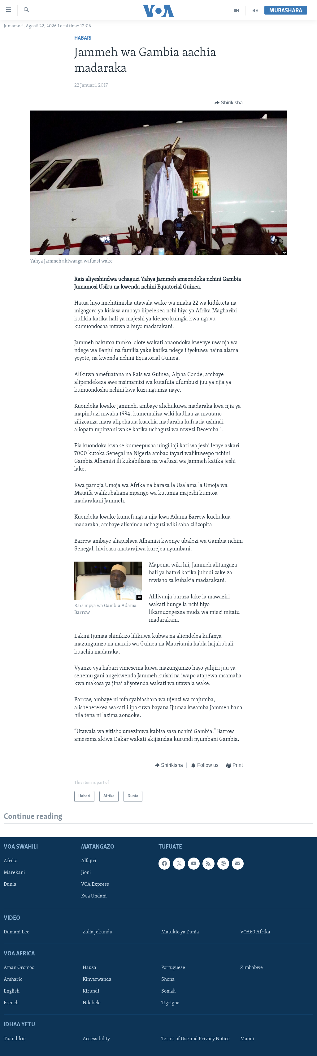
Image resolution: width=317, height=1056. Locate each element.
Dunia (10, 884)
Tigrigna (170, 1003)
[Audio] (255, 10)
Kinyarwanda (97, 979)
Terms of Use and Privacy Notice (195, 1038)
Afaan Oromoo (19, 967)
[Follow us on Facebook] (164, 863)
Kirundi (91, 991)
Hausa (89, 967)
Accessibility (96, 1038)
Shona (168, 979)
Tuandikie (15, 1038)
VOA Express (95, 884)
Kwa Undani (94, 896)
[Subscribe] (238, 863)
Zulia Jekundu (97, 932)
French (11, 1003)
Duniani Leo (16, 932)
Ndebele (92, 1003)
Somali (168, 991)
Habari (83, 38)
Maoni (247, 1038)
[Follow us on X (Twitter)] (179, 863)
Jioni (86, 872)
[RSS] (208, 863)
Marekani (14, 872)
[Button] (229, 103)
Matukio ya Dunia (180, 932)
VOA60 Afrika (255, 932)
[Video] (236, 10)
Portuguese (173, 967)
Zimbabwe (251, 967)
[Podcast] (223, 863)
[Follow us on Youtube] (194, 863)
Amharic (13, 979)
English (12, 991)
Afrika (11, 860)
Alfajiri (88, 860)
